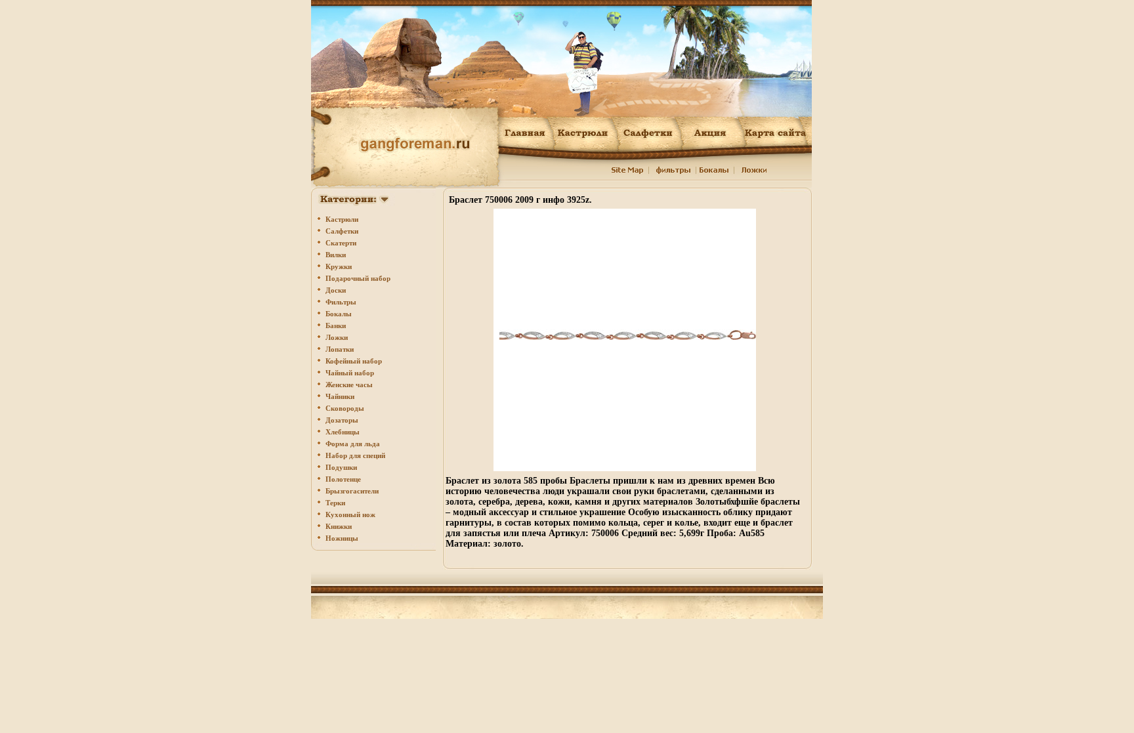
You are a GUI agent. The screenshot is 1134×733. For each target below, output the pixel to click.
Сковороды (345, 408)
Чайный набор (350, 373)
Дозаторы (342, 420)
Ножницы (342, 538)
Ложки (337, 337)
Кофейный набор (354, 361)
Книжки (339, 526)
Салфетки (342, 231)
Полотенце (343, 479)
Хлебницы (343, 432)
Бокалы (339, 314)
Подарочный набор (358, 278)
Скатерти (341, 243)
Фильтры (341, 302)
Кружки (339, 266)
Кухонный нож (350, 514)
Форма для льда (353, 444)
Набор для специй (355, 455)
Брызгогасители (352, 491)
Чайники (340, 396)
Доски (336, 290)
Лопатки (340, 349)
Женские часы (349, 384)
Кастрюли (342, 219)
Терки (335, 503)
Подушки (341, 467)
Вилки (336, 255)
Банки (336, 325)
